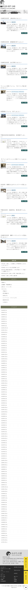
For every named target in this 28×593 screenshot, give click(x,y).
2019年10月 (3, 491)
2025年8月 (3, 336)
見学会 (4, 295)
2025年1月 (3, 352)
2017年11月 (3, 542)
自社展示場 (15, 573)
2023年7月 (3, 391)
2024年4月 (3, 372)
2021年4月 (3, 451)
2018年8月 (3, 522)
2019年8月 (3, 495)
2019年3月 (3, 506)
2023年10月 (3, 385)
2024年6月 (3, 367)
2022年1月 (3, 431)
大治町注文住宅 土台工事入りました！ (11, 62)
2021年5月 (3, 449)
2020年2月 (3, 482)
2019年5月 (3, 502)
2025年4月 (3, 345)
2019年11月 (3, 489)
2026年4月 (3, 319)
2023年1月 (3, 405)
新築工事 (5, 299)
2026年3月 (3, 321)
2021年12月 (3, 433)
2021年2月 (3, 456)
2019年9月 (3, 493)
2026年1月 (3, 325)
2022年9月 (3, 414)
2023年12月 (3, 380)
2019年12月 (3, 486)
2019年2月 (3, 509)
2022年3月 (3, 427)
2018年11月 (3, 515)
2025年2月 (3, 350)
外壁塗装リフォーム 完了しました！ (11, 111)
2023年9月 (3, 387)
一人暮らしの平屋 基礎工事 (11, 275)
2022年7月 (3, 418)
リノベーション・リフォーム (9, 297)
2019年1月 (3, 511)
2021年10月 (3, 438)
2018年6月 (3, 526)
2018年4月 (3, 531)
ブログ (2, 289)
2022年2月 (3, 429)
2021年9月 (3, 440)
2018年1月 (3, 537)
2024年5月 (3, 369)
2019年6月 (3, 500)
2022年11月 (3, 409)
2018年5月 (3, 528)
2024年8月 (3, 363)
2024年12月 (3, 354)
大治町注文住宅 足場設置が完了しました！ (12, 42)
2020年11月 (3, 462)
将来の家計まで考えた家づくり (18, 567)
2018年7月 (3, 524)
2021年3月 (3, 453)
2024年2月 (3, 376)
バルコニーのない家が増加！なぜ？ (12, 267)
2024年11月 (3, 356)
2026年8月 (3, 310)
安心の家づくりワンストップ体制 (5, 568)
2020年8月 (3, 469)
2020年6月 (3, 473)
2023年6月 (3, 394)
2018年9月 (3, 520)
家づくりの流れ (3, 576)
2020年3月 (3, 480)
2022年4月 (3, 425)
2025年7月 (3, 338)
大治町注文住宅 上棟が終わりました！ (11, 18)
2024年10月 (3, 358)
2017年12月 (3, 540)
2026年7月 (3, 312)
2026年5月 (3, 316)
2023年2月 (3, 403)
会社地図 (15, 579)
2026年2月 (3, 323)
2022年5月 (3, 422)
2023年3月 (3, 400)
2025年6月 (3, 341)
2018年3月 (3, 533)
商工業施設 (5, 293)
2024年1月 (3, 378)
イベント (2, 573)
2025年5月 (3, 343)
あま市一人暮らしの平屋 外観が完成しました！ (15, 273)
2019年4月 (3, 504)
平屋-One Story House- (17, 570)
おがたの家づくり (3, 567)
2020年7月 (3, 471)
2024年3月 (3, 374)
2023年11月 (3, 383)
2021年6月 (3, 447)
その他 (4, 302)
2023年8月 (3, 389)
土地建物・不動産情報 (5, 284)
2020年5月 (3, 475)
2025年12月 (3, 327)
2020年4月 (3, 478)
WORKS (2, 570)
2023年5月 (3, 396)
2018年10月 (3, 517)
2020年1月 (3, 484)
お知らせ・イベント (5, 286)
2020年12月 (3, 460)
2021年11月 (3, 436)
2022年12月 (3, 407)
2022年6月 (3, 420)
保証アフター (16, 576)
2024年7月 (3, 365)
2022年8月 (3, 416)
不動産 (2, 282)
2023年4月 (3, 398)
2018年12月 (3, 513)
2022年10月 (3, 411)
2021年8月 (3, 442)
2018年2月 (3, 535)
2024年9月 (3, 361)
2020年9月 (3, 467)
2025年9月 (3, 334)
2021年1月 (3, 458)
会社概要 (2, 579)
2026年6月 (3, 314)
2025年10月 (3, 332)
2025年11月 (3, 330)
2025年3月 (3, 347)
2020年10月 (3, 464)
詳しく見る (24, 33)
